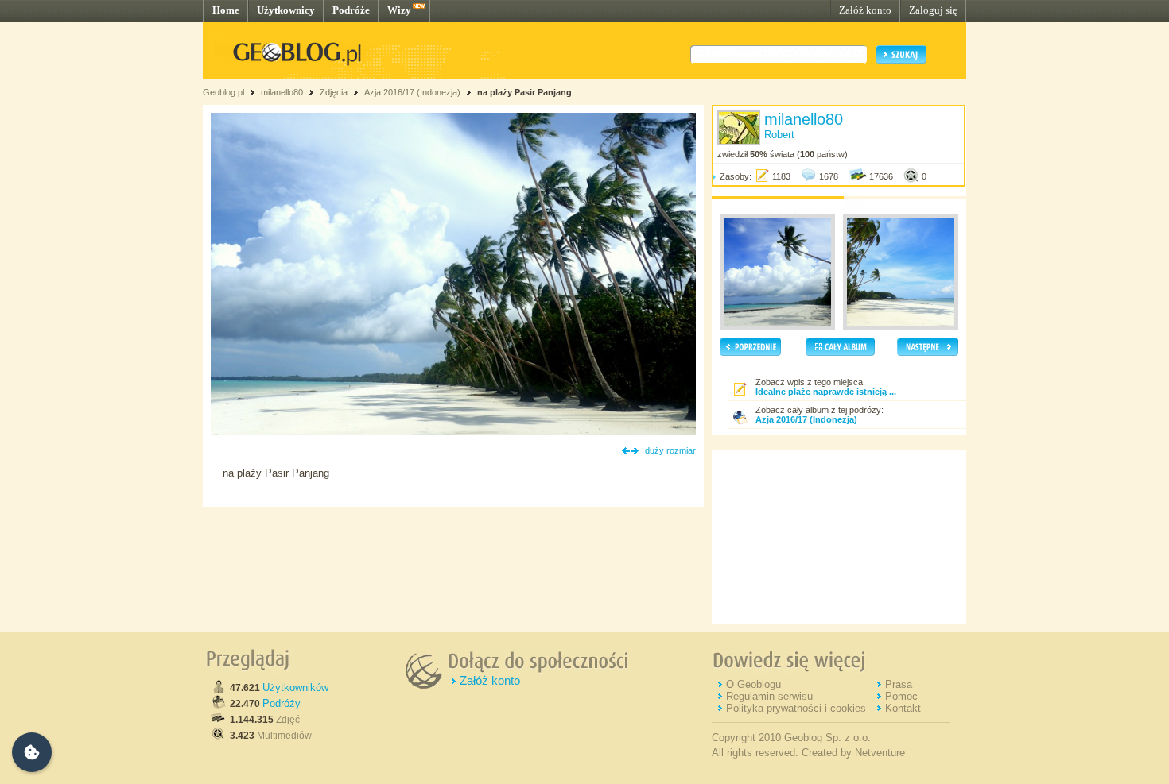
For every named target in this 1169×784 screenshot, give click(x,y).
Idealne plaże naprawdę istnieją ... (825, 391)
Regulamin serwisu (769, 696)
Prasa (898, 684)
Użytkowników (295, 687)
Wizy (399, 10)
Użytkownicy (286, 10)
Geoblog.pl (223, 92)
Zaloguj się (933, 10)
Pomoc (901, 696)
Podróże (351, 10)
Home (225, 10)
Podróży (281, 703)
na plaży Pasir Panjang (524, 92)
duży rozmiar (670, 450)
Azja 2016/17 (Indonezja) (412, 92)
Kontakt (903, 708)
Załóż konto (865, 10)
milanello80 (282, 92)
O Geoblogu (753, 684)
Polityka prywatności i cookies (796, 708)
